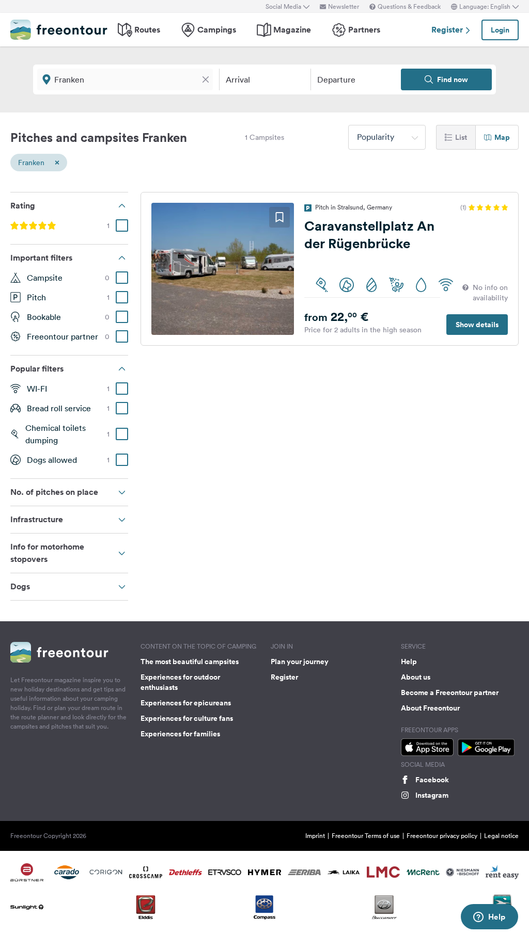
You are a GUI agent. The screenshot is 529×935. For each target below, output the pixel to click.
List (461, 137)
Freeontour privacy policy (442, 835)
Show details (477, 324)
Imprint (315, 835)
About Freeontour (430, 708)
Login (500, 30)
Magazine (292, 29)
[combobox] (387, 137)
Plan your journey (300, 661)
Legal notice (501, 835)
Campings (216, 29)
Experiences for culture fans (187, 718)
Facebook (432, 780)
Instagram (431, 795)
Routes (147, 29)
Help (409, 661)
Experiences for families (180, 734)
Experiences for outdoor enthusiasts (180, 682)
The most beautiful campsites (190, 661)
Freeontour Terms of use (366, 835)
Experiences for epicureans (186, 703)
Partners (364, 29)
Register (448, 29)
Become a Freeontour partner (450, 692)
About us (415, 677)
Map (502, 137)
